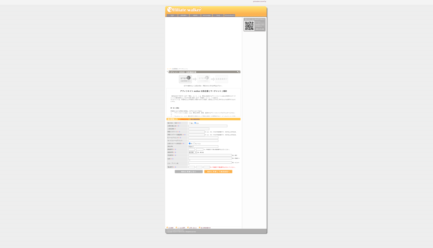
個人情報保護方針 (206, 227)
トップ (169, 68)
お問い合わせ (193, 227)
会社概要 (170, 227)
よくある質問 (181, 227)
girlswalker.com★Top (259, 1)
